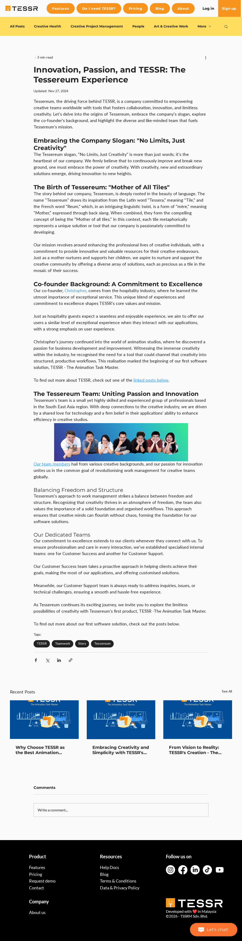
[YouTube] (219, 869)
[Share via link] (70, 660)
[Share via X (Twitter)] (47, 660)
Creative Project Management (97, 26)
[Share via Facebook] (36, 660)
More (202, 26)
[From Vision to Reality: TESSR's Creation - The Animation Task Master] (197, 719)
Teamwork (62, 643)
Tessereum (102, 643)
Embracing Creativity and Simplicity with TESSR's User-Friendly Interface (120, 750)
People (138, 26)
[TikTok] (207, 869)
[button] (226, 26)
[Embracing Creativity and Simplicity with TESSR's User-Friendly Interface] (121, 719)
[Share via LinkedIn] (59, 660)
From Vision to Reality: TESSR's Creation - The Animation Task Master (194, 750)
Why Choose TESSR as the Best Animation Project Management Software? (40, 750)
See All (227, 691)
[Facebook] (182, 869)
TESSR (42, 643)
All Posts (17, 26)
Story (82, 643)
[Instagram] (170, 869)
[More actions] (205, 57)
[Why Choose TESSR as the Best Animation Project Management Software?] (44, 719)
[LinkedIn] (195, 869)
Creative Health (47, 26)
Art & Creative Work (171, 26)
